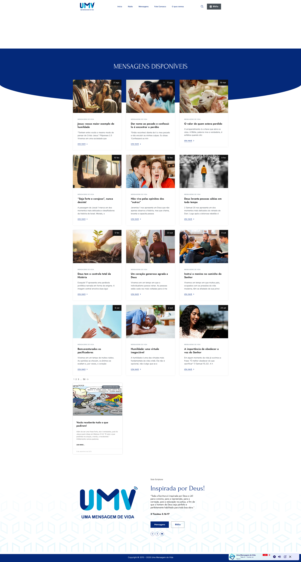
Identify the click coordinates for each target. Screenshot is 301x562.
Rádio (130, 6)
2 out (170, 308)
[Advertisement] (150, 30)
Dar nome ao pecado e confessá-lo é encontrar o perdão (150, 125)
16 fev (116, 157)
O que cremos (178, 6)
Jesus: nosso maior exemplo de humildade (96, 125)
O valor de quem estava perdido (203, 124)
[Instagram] (152, 534)
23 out (170, 233)
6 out (117, 308)
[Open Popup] (285, 556)
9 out (223, 233)
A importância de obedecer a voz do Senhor (201, 350)
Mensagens (144, 6)
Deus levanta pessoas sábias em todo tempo (203, 200)
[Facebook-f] (157, 534)
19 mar (223, 82)
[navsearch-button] (202, 6)
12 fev (170, 157)
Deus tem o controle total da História (94, 275)
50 (84, 379)
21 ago (116, 82)
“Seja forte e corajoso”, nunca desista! (95, 200)
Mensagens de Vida (86, 119)
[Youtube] (162, 534)
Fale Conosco (160, 6)
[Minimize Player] (290, 556)
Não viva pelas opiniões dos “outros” (147, 200)
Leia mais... (80, 445)
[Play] (274, 556)
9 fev (223, 157)
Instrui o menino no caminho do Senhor (203, 275)
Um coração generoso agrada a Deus (149, 275)
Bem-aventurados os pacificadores (89, 350)
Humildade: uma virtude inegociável (145, 350)
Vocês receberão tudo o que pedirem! (92, 424)
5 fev (117, 233)
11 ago (170, 82)
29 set (223, 308)
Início (119, 6)
